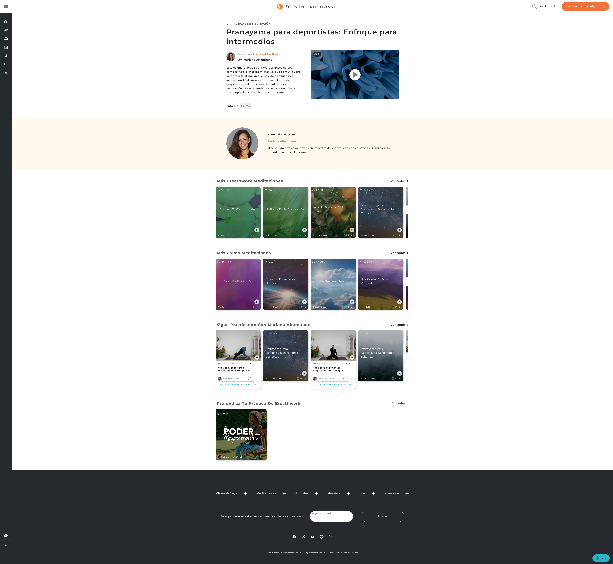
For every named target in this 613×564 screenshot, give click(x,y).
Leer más (300, 152)
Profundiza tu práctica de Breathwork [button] (259, 403)
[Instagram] (331, 536)
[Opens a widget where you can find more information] (601, 558)
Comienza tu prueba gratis (585, 6)
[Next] (407, 209)
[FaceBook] (294, 536)
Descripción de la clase (236, 384)
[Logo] (306, 6)
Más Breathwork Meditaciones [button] (250, 181)
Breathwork (246, 54)
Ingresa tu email (322, 513)
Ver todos (398, 181)
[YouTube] (312, 536)
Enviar (382, 516)
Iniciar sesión (549, 6)
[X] (303, 536)
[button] (256, 230)
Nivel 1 (263, 54)
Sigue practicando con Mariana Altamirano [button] (264, 324)
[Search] (534, 6)
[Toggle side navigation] (6, 6)
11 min (276, 54)
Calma (245, 105)
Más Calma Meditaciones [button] (244, 253)
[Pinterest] (322, 536)
